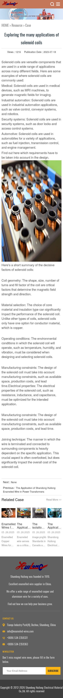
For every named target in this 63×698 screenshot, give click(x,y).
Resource (17, 25)
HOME (5, 25)
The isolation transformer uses (39, 525)
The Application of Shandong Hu (24, 525)
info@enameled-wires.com (20, 631)
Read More (53, 499)
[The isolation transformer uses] (39, 513)
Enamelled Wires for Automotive (8, 525)
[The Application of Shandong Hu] (24, 513)
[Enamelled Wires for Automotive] (8, 513)
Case (28, 25)
